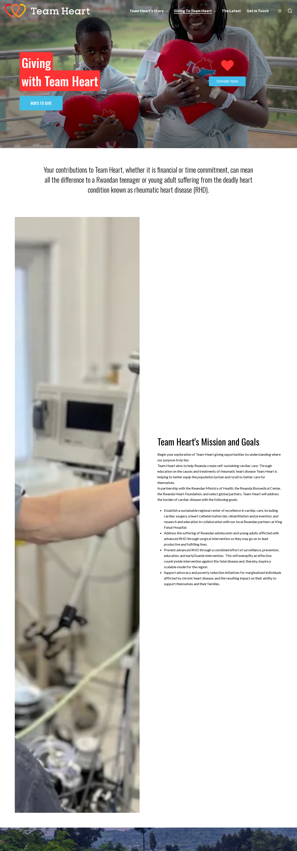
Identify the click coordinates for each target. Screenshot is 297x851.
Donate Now (227, 81)
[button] (41, 103)
